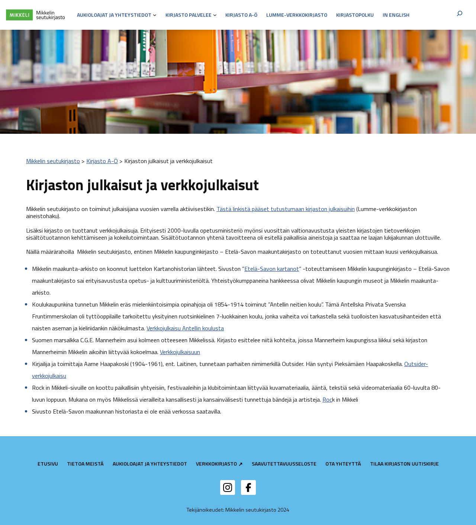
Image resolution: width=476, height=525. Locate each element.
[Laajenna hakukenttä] (459, 14)
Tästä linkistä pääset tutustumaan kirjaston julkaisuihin (285, 208)
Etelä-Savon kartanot (271, 268)
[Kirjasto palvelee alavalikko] (215, 15)
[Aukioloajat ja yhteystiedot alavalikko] (155, 15)
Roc (327, 399)
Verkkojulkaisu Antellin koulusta (185, 328)
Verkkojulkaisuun (180, 351)
